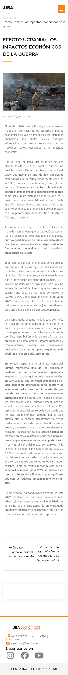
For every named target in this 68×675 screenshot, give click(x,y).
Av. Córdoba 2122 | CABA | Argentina (27, 637)
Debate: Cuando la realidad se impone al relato (21, 552)
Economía (9, 116)
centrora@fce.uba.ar (24, 643)
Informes (25, 116)
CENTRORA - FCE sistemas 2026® (34, 669)
